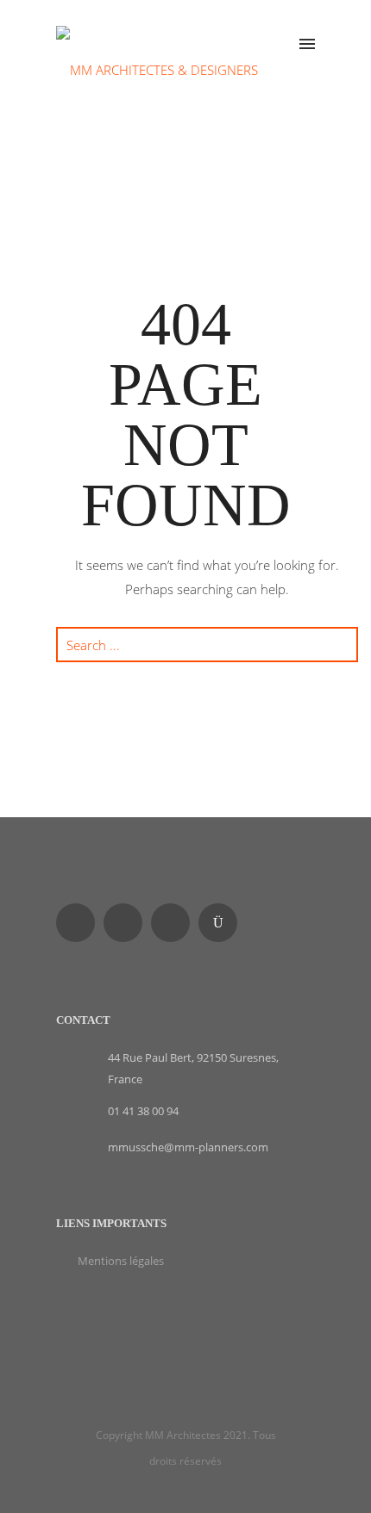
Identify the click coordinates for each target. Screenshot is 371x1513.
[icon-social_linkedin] (127, 922)
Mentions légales (121, 1260)
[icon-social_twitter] (174, 922)
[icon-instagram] (222, 922)
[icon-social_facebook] (80, 922)
